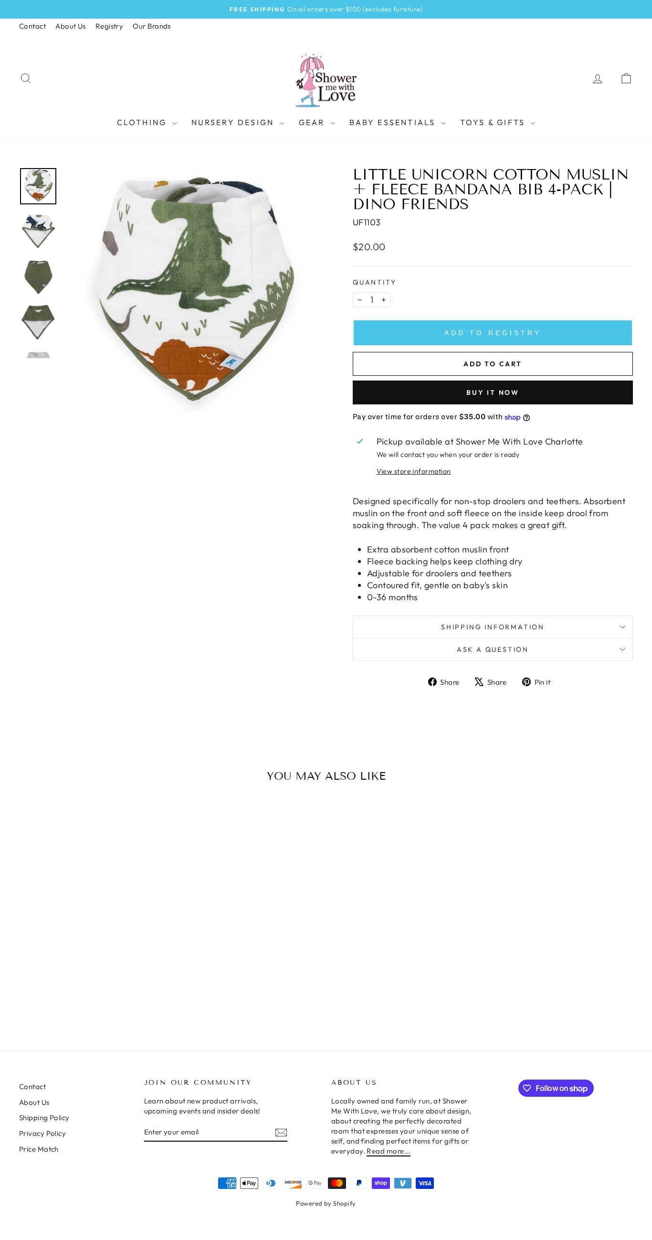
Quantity (374, 282)
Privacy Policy (42, 1133)
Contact (32, 26)
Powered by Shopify (326, 1203)
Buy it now (492, 392)
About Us (70, 26)
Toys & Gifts (494, 122)
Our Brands (152, 26)
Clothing (143, 122)
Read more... (388, 1150)
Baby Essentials (394, 122)
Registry (109, 26)
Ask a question (493, 649)
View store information (414, 471)
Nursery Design (234, 122)
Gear (313, 122)
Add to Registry (492, 333)
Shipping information (493, 627)
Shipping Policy (44, 1117)
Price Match (39, 1149)
